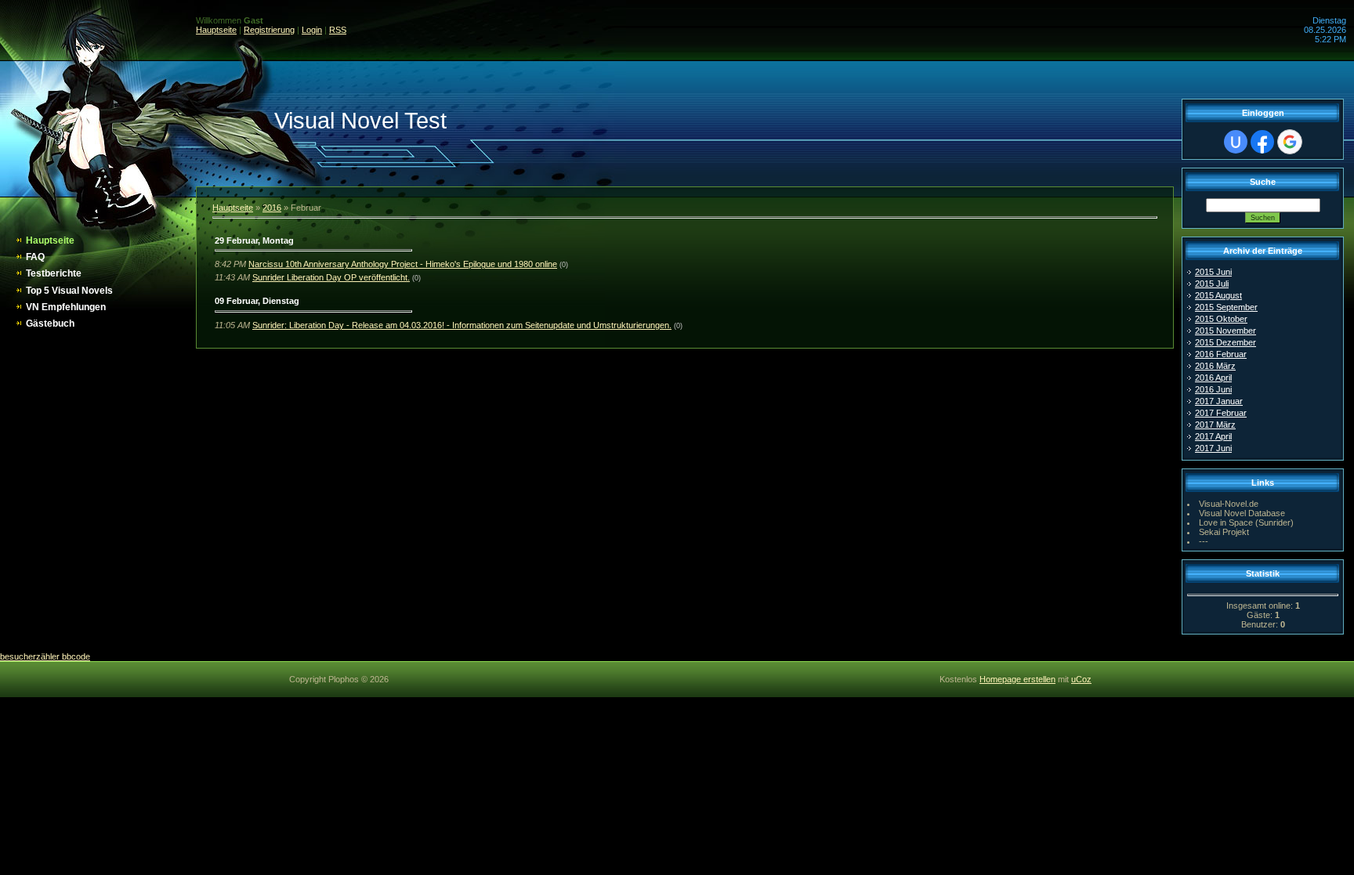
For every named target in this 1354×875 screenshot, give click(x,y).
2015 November (1225, 330)
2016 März (1215, 366)
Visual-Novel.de (1228, 503)
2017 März (1215, 424)
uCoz (1081, 679)
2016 (271, 207)
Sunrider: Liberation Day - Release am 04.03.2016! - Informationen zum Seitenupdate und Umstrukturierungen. (462, 325)
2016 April (1213, 377)
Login (312, 29)
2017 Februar (1221, 413)
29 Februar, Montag (254, 240)
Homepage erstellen (1017, 679)
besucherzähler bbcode (45, 656)
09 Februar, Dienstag (257, 301)
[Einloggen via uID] (1235, 142)
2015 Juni (1213, 272)
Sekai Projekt (1224, 532)
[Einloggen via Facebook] (1262, 142)
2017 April (1213, 436)
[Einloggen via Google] (1289, 141)
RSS (337, 29)
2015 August (1218, 295)
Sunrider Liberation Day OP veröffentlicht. (331, 277)
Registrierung (269, 29)
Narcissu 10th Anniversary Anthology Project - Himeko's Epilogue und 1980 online (402, 264)
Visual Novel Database (1242, 513)
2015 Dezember (1225, 342)
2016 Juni (1213, 389)
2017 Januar (1219, 401)
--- (1203, 541)
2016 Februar (1221, 354)
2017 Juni (1213, 448)
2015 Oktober (1221, 319)
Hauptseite (216, 29)
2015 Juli (1212, 283)
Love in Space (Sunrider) (1246, 522)
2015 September (1226, 307)
